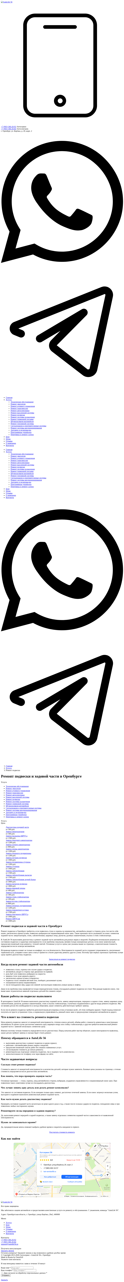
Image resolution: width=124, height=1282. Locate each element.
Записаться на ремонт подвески (62, 959)
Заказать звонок (7, 1251)
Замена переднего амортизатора (19, 840)
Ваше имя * (6, 1268)
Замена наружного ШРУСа (17, 914)
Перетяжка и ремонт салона (17, 817)
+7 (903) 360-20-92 (8, 127)
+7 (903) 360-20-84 (8, 129)
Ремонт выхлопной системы (17, 797)
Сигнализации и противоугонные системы (23, 808)
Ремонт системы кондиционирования (21, 810)
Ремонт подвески (13, 799)
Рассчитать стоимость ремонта (62, 1132)
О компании (11, 1231)
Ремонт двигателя (13, 788)
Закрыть (4, 1280)
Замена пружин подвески (16, 858)
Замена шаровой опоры (15, 888)
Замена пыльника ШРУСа (16, 836)
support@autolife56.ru (9, 1244)
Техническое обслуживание (17, 786)
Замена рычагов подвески (16, 884)
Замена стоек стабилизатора (17, 897)
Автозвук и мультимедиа (16, 812)
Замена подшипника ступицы (18, 862)
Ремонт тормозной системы (17, 804)
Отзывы (9, 1229)
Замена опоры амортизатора (17, 849)
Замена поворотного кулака (17, 910)
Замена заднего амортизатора (18, 845)
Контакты (10, 1233)
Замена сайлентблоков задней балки (21, 879)
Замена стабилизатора (15, 893)
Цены (8, 1227)
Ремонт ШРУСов (13, 919)
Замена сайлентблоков (15, 871)
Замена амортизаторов (15, 832)
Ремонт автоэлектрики (15, 795)
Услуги (9, 1223)
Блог (8, 1225)
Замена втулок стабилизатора (18, 901)
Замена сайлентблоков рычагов (19, 875)
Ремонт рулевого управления (18, 791)
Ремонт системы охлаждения (18, 802)
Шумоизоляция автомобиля (17, 806)
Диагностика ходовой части (17, 827)
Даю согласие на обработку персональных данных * (25, 1273)
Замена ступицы (12, 866)
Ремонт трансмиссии (14, 793)
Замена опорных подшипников (19, 906)
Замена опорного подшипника (18, 853)
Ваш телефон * (7, 1270)
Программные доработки (16, 815)
